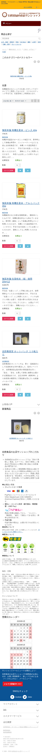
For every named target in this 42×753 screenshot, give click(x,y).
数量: (4, 165)
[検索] (39, 38)
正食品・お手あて (29, 49)
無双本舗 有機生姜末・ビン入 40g (19, 130)
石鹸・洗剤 (6, 44)
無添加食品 (6, 730)
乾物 (17, 42)
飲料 (39, 42)
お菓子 (34, 42)
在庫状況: (5, 160)
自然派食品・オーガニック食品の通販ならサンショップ (20, 727)
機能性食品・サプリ (15, 49)
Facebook (18, 697)
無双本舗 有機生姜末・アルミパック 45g (21, 76)
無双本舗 (5, 137)
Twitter (29, 697)
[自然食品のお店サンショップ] (21, 14)
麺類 (29, 42)
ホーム (4, 49)
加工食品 (23, 42)
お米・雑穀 (4, 42)
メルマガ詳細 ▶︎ (10, 684)
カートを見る (28, 7)
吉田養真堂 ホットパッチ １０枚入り (21, 438)
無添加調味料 (7, 732)
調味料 (12, 42)
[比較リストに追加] (28, 170)
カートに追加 (8, 170)
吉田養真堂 (5, 361)
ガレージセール (16, 44)
